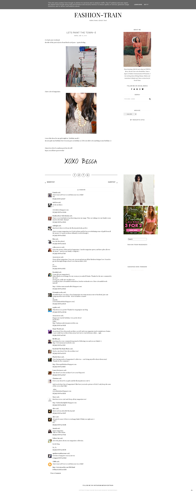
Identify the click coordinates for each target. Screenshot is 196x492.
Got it (146, 4)
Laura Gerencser (58, 370)
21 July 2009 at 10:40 (59, 335)
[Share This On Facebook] (74, 175)
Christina (55, 378)
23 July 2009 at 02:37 (59, 413)
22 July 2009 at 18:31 (59, 366)
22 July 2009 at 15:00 (59, 353)
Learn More (138, 4)
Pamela (55, 192)
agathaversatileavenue (60, 453)
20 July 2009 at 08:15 (59, 222)
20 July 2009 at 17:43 (59, 253)
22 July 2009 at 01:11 (59, 345)
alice (54, 408)
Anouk (55, 428)
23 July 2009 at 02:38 (59, 425)
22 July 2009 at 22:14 (59, 393)
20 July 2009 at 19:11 (59, 268)
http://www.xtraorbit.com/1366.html (64, 467)
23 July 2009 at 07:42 (59, 435)
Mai (54, 239)
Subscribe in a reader (137, 270)
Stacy (54, 397)
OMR (54, 461)
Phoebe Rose (57, 357)
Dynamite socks (58, 292)
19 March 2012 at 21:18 (59, 469)
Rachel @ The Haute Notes (61, 349)
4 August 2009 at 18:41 (59, 458)
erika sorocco (57, 247)
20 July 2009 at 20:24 (59, 312)
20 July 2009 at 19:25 (59, 289)
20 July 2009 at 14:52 (59, 243)
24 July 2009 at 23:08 (59, 450)
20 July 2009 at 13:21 (59, 235)
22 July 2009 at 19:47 (59, 375)
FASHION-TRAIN (98, 15)
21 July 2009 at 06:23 (59, 325)
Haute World (57, 329)
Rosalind (55, 272)
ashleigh (55, 225)
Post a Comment (56, 473)
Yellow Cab (56, 438)
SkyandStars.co (112, 490)
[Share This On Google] (88, 175)
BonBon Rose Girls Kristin (61, 216)
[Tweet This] (79, 175)
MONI (55, 339)
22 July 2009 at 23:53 (59, 405)
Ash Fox (55, 202)
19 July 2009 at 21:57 (59, 199)
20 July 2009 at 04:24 (59, 212)
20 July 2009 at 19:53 (59, 304)
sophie (55, 307)
